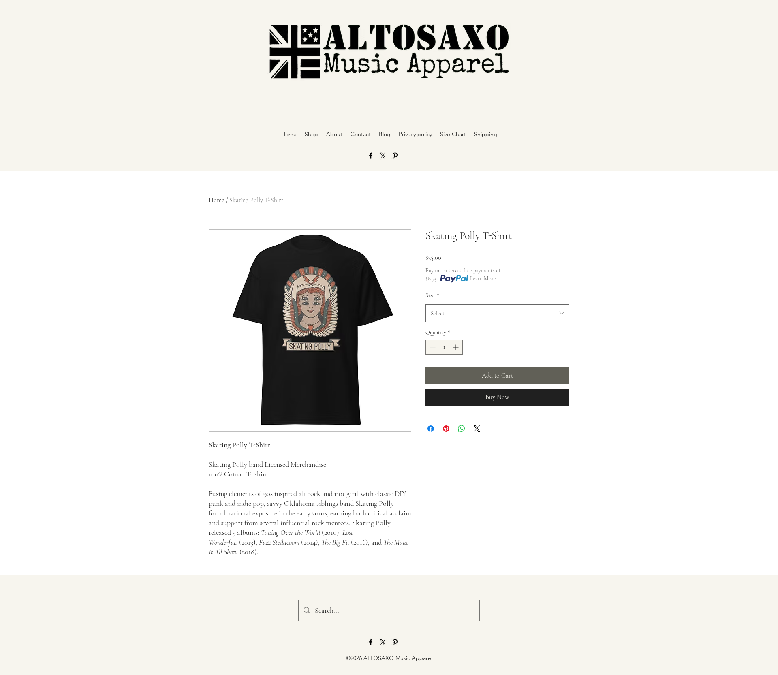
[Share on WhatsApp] (461, 429)
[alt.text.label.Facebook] (371, 156)
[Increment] (456, 347)
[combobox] (497, 313)
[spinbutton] (444, 347)
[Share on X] (477, 429)
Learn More (483, 278)
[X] (383, 156)
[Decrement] (432, 347)
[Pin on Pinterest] (446, 429)
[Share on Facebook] (431, 429)
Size (432, 295)
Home (216, 200)
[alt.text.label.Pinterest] (395, 156)
